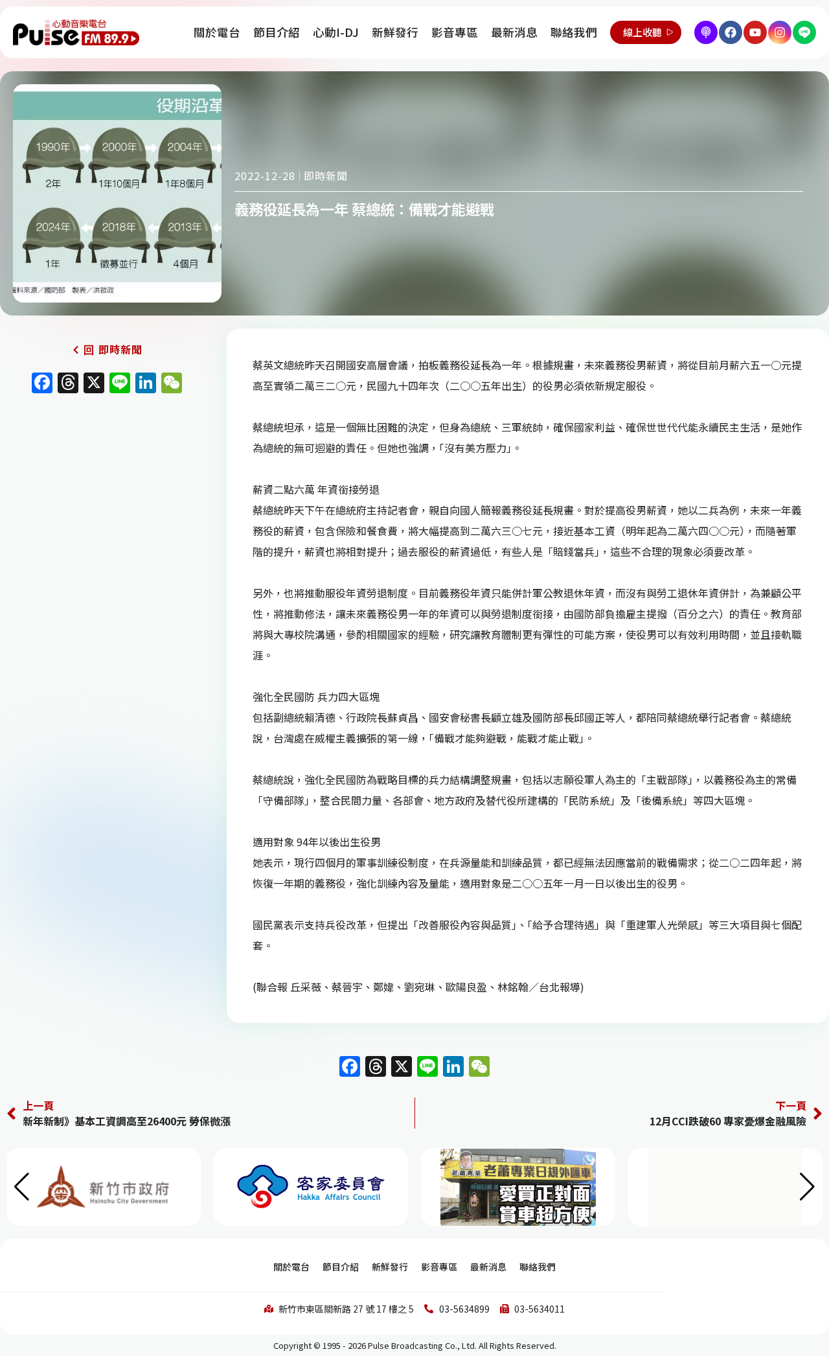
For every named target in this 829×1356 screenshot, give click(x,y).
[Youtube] (755, 32)
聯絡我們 (574, 32)
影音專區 (454, 32)
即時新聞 (326, 175)
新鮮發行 (395, 32)
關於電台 (217, 32)
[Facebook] (730, 32)
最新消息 (514, 32)
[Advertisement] (106, 510)
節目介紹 (276, 32)
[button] (807, 1187)
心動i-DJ (336, 32)
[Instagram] (779, 32)
